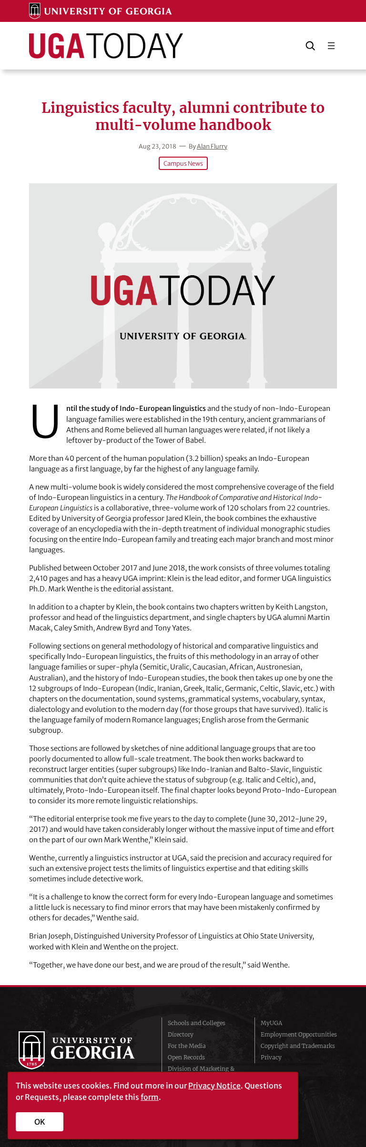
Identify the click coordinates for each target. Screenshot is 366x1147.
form (150, 1097)
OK (39, 1122)
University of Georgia (83, 1050)
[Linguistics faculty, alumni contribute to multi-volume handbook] (182, 285)
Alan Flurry (212, 146)
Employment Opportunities (299, 1034)
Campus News (183, 163)
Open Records (186, 1057)
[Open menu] (331, 45)
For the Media (187, 1045)
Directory (180, 1034)
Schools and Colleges (196, 1023)
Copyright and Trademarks (298, 1045)
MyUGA (271, 1023)
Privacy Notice (214, 1085)
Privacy (271, 1057)
